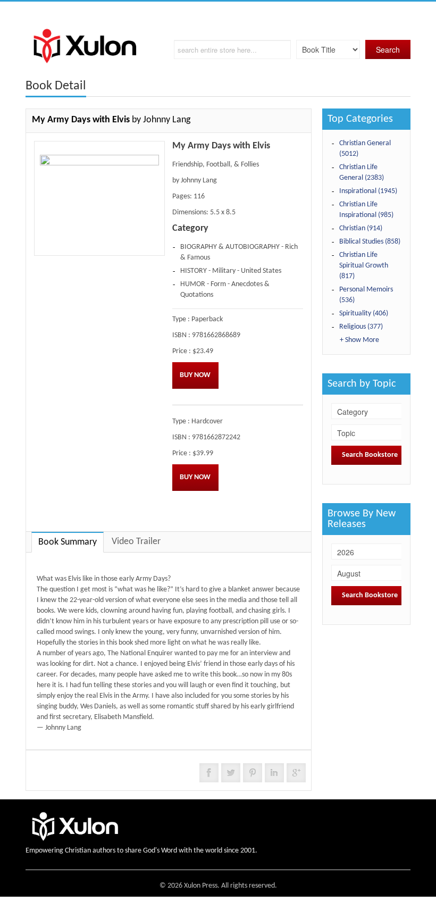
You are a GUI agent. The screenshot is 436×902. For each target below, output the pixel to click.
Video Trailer (136, 542)
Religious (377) (361, 327)
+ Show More (359, 340)
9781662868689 (216, 335)
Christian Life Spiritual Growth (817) (363, 265)
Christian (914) (360, 228)
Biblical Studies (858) (369, 242)
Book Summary (67, 542)
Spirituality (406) (363, 314)
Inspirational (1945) (368, 191)
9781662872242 (216, 437)
